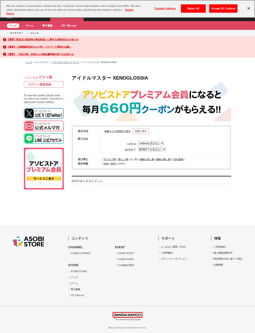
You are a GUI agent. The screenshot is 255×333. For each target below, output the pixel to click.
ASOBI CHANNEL (81, 253)
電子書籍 (47, 25)
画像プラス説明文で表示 (117, 131)
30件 (106, 163)
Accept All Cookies (223, 8)
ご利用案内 (167, 252)
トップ (29, 62)
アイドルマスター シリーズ (65, 62)
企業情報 (218, 264)
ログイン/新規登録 (39, 84)
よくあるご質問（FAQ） (174, 246)
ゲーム (29, 25)
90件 (113, 163)
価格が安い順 (147, 159)
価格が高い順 (163, 159)
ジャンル (34, 33)
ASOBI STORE (79, 271)
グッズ (13, 25)
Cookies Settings (165, 8)
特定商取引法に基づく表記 (228, 258)
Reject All (193, 8)
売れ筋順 (178, 159)
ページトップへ (242, 320)
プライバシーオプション (174, 258)
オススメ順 (110, 159)
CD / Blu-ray (68, 25)
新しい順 (123, 159)
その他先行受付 (126, 265)
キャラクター (16, 33)
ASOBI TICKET (126, 253)
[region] (127, 9)
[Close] (248, 8)
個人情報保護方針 (223, 252)
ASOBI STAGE (126, 259)
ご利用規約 (220, 246)
